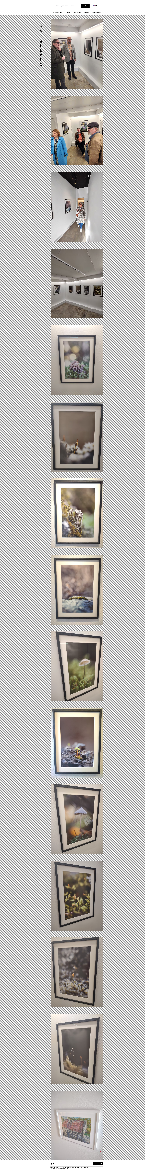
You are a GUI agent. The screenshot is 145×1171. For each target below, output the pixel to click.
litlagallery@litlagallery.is (59, 1168)
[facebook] (53, 1164)
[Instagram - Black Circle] (52, 1164)
